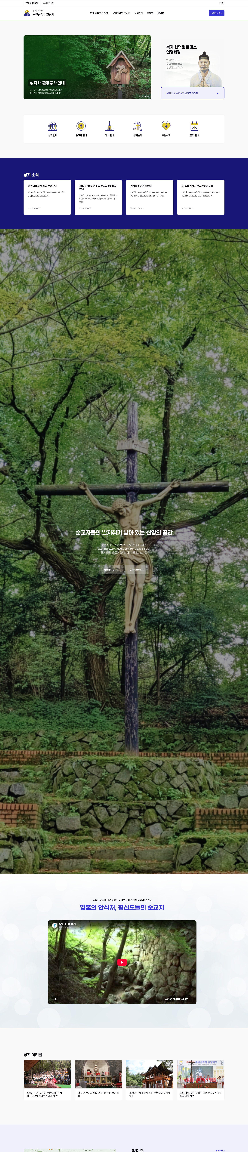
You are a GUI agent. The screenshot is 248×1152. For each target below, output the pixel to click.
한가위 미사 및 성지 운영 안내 (42, 185)
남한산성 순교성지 (43, 15)
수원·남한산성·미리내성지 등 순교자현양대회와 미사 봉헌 (200, 1094)
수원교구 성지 (48, 3)
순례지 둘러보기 (137, 569)
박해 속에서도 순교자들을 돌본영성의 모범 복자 (174, 63)
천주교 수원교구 (32, 3)
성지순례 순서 (216, 13)
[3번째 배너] (145, 96)
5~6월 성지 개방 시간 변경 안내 (197, 185)
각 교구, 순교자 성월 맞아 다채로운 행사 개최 (98, 1094)
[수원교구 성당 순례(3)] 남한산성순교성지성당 (149, 1094)
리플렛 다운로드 (111, 569)
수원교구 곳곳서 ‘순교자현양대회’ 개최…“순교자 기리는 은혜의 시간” (44, 1094)
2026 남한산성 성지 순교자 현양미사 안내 (98, 187)
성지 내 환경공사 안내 (141, 185)
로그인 (221, 3)
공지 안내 (194, 135)
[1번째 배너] (140, 96)
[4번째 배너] (148, 96)
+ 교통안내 (220, 1150)
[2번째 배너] (142, 96)
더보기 (47, 197)
